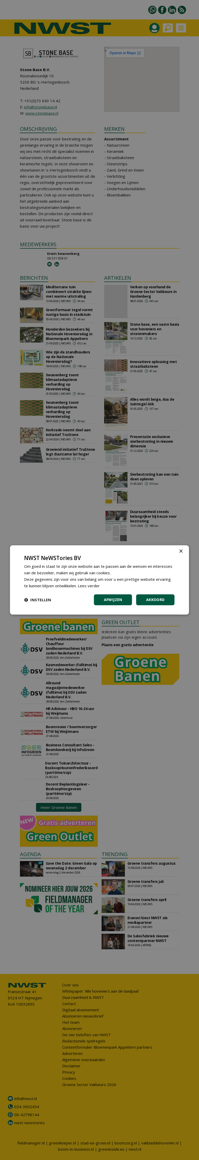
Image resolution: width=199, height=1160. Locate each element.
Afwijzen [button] (113, 599)
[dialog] (99, 580)
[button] (37, 600)
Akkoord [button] (155, 599)
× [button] (181, 551)
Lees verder (89, 585)
